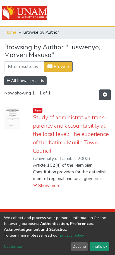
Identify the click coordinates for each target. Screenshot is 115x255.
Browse (60, 67)
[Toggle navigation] (107, 12)
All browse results (27, 80)
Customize (13, 246)
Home (10, 32)
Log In (90, 13)
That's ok (99, 246)
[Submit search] (79, 12)
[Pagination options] (105, 94)
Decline (79, 246)
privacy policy (72, 235)
